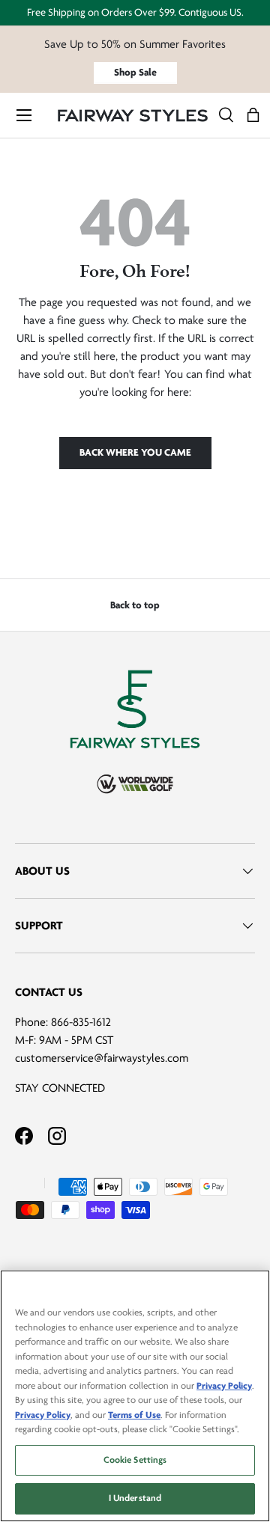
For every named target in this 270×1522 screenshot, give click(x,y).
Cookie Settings (135, 1460)
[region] (135, 1396)
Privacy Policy (224, 1386)
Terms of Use (134, 1415)
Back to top (135, 605)
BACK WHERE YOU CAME (135, 452)
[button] (253, 115)
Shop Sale (135, 72)
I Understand (135, 1498)
